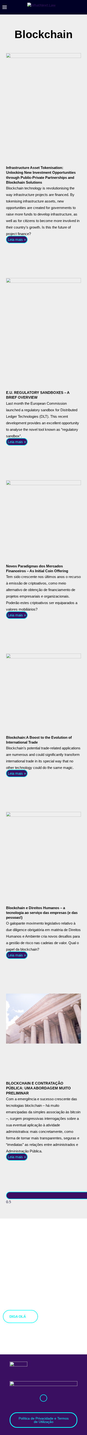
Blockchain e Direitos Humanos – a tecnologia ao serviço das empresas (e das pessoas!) (42, 913)
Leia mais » (17, 239)
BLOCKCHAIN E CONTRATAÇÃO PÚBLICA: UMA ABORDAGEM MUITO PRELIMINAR (38, 1088)
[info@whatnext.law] (43, 1398)
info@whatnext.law (43, 1405)
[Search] (82, 7)
